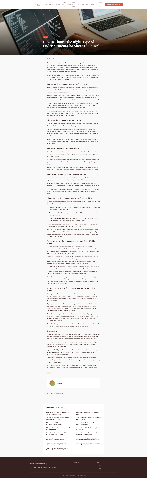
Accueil (48, 58)
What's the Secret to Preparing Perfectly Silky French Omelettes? (58, 428)
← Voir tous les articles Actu (55, 393)
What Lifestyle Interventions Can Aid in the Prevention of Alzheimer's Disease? (57, 438)
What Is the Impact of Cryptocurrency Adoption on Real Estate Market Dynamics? (57, 443)
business (51, 4)
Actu (38, 4)
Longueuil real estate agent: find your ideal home (87, 413)
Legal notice (100, 465)
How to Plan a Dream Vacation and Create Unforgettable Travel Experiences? (57, 433)
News (78, 4)
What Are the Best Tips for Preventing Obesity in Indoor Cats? (88, 428)
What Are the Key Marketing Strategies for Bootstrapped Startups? (87, 423)
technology (94, 4)
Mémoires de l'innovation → (114, 4)
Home (34, 4)
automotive (44, 4)
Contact (99, 468)
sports (88, 4)
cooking (58, 4)
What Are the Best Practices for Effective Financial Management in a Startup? (57, 449)
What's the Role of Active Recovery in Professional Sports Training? (56, 423)
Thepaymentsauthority (38, 463)
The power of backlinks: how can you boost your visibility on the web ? (57, 418)
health (69, 4)
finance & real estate (64, 4)
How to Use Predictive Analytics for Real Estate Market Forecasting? (88, 418)
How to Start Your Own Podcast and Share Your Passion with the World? (88, 443)
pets (83, 4)
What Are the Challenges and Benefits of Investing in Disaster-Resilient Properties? (87, 438)
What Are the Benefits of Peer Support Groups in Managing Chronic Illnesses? (88, 433)
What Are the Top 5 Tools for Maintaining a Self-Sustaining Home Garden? (57, 413)
